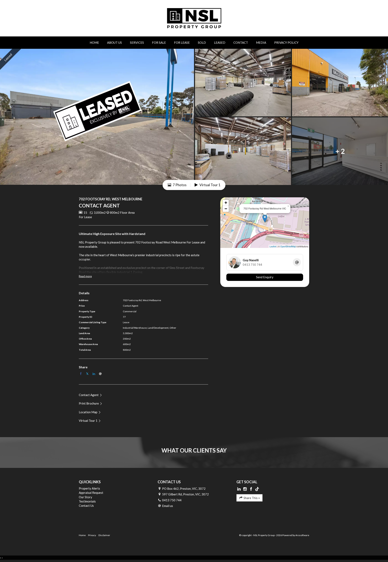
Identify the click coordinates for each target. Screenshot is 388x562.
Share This (250, 498)
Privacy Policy (286, 42)
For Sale (159, 42)
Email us (167, 506)
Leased (219, 42)
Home (94, 42)
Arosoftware (302, 535)
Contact (240, 42)
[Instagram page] (245, 489)
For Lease (182, 42)
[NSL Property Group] (194, 18)
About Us (114, 42)
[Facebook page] (251, 489)
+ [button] (226, 202)
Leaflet (273, 246)
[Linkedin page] (239, 489)
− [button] (226, 208)
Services (137, 42)
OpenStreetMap (288, 246)
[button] (90, 403)
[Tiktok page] (257, 489)
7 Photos (179, 185)
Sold (202, 42)
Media (261, 42)
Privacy (92, 535)
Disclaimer (104, 535)
